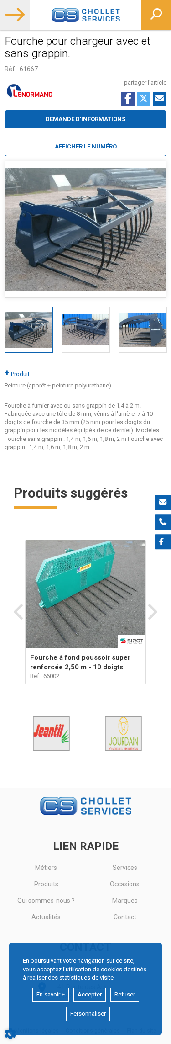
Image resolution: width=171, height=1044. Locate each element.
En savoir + (50, 994)
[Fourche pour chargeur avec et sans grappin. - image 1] (29, 330)
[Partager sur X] (143, 99)
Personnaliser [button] (88, 1013)
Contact (125, 917)
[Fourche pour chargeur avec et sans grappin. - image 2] (86, 330)
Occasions (125, 884)
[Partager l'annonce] (159, 99)
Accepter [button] (90, 994)
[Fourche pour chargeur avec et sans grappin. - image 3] (143, 330)
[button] (85, 147)
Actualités (46, 917)
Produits (46, 884)
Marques (125, 900)
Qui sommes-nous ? (46, 900)
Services (125, 867)
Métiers (46, 867)
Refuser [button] (124, 994)
